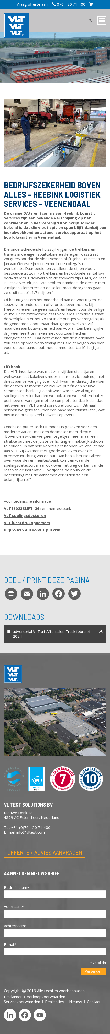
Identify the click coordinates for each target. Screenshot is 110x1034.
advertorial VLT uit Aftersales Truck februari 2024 (51, 634)
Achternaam (14, 925)
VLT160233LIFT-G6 (21, 508)
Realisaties (54, 1001)
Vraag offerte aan (32, 4)
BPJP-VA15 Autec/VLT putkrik (32, 529)
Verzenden (93, 971)
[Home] (13, 676)
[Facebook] (59, 593)
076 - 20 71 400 (71, 4)
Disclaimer (13, 996)
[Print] (11, 593)
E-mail (9, 944)
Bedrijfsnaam (15, 887)
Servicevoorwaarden (22, 1001)
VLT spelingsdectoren (25, 515)
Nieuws (75, 1001)
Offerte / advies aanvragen (44, 852)
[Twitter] (74, 593)
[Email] (27, 593)
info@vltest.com (30, 832)
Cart (91, 4)
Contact (94, 1001)
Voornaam (13, 906)
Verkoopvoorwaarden (46, 996)
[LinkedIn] (43, 593)
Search (90, 21)
